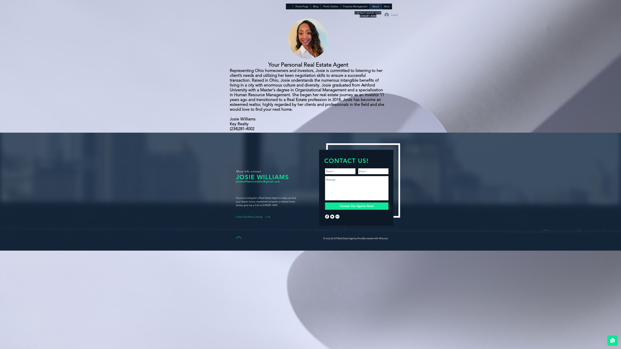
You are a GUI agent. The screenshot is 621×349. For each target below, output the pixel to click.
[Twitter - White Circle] (332, 217)
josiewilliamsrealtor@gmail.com (258, 181)
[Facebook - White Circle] (327, 217)
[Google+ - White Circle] (337, 217)
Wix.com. (383, 238)
